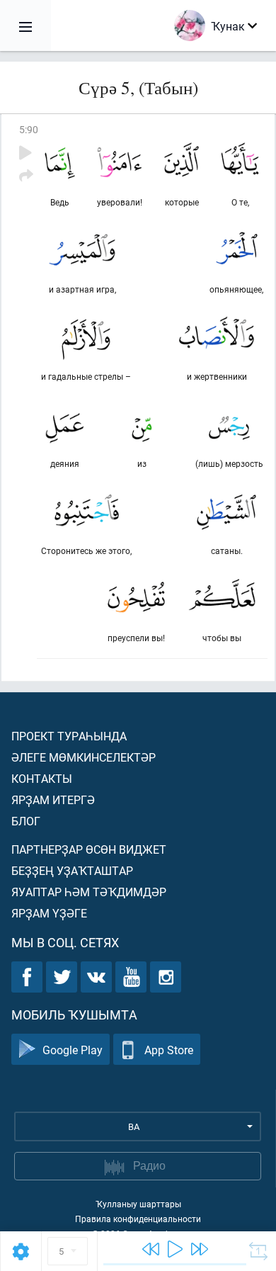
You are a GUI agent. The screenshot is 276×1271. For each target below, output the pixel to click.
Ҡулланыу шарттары (138, 1203)
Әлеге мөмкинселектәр (83, 757)
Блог (25, 820)
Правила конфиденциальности (138, 1218)
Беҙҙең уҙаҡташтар (72, 870)
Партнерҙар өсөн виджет (88, 849)
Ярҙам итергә (53, 799)
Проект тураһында (69, 735)
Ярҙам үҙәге (49, 912)
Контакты (41, 778)
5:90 (28, 129)
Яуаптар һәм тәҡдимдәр (88, 891)
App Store (168, 1049)
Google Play (72, 1049)
